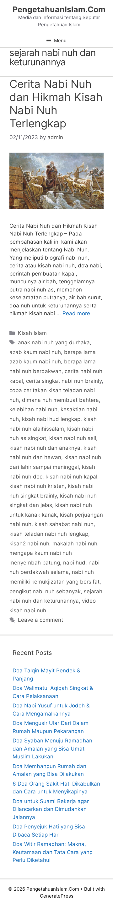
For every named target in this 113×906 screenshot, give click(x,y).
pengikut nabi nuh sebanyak (45, 591)
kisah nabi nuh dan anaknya (44, 448)
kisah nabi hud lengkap (51, 419)
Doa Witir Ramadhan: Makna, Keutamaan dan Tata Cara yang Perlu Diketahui (53, 852)
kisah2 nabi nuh (29, 543)
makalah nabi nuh (74, 543)
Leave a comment (40, 620)
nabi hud (74, 562)
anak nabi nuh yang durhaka (54, 342)
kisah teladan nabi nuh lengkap (48, 534)
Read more (76, 313)
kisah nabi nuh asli (72, 438)
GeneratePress (56, 896)
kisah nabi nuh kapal (71, 476)
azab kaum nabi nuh (35, 352)
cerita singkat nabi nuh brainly (64, 381)
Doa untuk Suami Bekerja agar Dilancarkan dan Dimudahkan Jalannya (51, 809)
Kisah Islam (32, 333)
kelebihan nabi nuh (33, 409)
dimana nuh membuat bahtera (60, 400)
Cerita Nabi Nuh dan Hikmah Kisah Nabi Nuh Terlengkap (56, 103)
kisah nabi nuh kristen (37, 486)
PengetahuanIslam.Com (59, 9)
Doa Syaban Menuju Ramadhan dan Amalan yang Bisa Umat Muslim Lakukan (52, 748)
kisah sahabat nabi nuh (64, 524)
